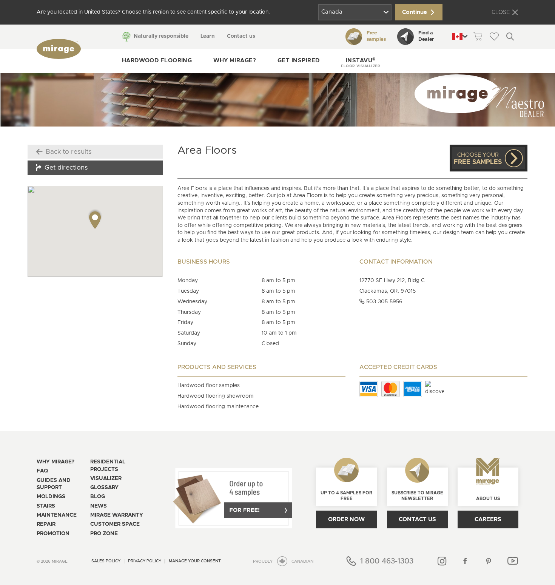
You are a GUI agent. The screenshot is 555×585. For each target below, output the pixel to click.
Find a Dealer (426, 36)
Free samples (376, 36)
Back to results (69, 151)
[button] (360, 61)
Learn (207, 36)
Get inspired (298, 60)
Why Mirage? (234, 60)
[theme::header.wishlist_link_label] (494, 36)
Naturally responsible (161, 36)
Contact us (241, 36)
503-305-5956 (383, 301)
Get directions (66, 167)
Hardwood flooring (157, 60)
